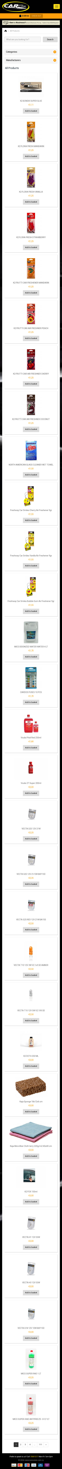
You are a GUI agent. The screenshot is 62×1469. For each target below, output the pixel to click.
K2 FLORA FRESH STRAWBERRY (31, 237)
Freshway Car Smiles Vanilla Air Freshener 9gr (31, 555)
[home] (5, 31)
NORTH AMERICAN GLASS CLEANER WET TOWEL (31, 465)
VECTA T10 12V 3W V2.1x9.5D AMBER (31, 965)
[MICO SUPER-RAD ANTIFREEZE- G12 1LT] (31, 1405)
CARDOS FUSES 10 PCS (31, 692)
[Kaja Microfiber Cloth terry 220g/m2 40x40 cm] (31, 1132)
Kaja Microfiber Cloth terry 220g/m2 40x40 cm (31, 1146)
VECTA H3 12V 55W (31, 1282)
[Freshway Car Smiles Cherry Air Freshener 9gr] (31, 496)
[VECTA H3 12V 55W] (31, 1268)
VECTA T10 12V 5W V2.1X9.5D (31, 1010)
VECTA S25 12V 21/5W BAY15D (31, 874)
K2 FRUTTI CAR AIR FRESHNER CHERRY (31, 374)
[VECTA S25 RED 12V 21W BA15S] (31, 905)
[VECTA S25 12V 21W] (31, 814)
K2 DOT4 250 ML (31, 1056)
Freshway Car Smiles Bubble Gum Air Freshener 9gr (31, 601)
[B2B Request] (31, 22)
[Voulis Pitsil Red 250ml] (31, 723)
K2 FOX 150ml (31, 1191)
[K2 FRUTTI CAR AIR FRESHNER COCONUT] (31, 405)
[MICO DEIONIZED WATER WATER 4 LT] (31, 632)
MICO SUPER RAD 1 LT (31, 1373)
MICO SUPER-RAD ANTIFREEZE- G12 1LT (31, 1419)
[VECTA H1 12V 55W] (31, 1223)
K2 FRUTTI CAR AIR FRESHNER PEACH (31, 328)
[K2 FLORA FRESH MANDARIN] (31, 132)
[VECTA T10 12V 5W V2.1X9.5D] (31, 996)
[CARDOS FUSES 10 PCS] (31, 678)
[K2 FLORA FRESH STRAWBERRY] (31, 223)
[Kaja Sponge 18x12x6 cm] (31, 1087)
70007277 (34, 1457)
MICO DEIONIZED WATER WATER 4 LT (31, 647)
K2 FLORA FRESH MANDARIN (31, 146)
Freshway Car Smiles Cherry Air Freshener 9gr (31, 510)
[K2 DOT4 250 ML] (31, 1042)
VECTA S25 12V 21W (31, 829)
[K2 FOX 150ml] (31, 1177)
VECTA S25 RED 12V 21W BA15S (31, 919)
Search (50, 39)
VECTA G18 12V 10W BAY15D (31, 1328)
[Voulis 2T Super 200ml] (31, 769)
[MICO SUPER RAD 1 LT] (31, 1359)
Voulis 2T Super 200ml (31, 783)
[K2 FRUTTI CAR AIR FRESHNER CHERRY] (31, 359)
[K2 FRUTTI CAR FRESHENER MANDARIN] (31, 268)
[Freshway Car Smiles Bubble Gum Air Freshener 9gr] (31, 587)
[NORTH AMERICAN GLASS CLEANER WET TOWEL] (31, 450)
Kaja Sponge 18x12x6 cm (31, 1101)
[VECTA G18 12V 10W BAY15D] (31, 1314)
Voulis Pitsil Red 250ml (31, 737)
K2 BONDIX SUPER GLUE (31, 101)
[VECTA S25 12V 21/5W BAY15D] (31, 860)
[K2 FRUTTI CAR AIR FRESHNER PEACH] (31, 314)
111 (40, 1444)
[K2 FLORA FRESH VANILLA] (31, 177)
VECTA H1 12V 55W (31, 1237)
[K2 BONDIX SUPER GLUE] (31, 86)
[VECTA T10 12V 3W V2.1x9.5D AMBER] (31, 951)
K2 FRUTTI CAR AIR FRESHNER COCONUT (31, 419)
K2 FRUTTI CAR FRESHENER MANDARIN (31, 283)
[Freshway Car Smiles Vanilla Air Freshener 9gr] (31, 541)
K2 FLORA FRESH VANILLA (31, 192)
